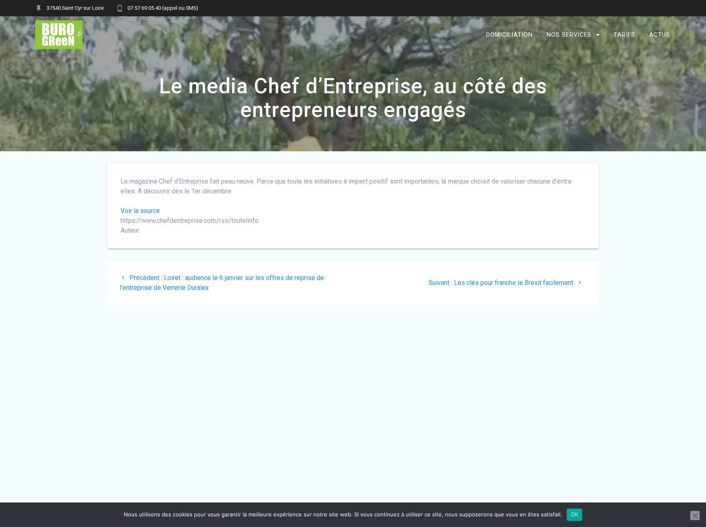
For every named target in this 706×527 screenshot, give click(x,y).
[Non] (695, 515)
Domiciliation (509, 34)
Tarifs (624, 34)
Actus (659, 34)
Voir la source (140, 211)
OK (575, 514)
